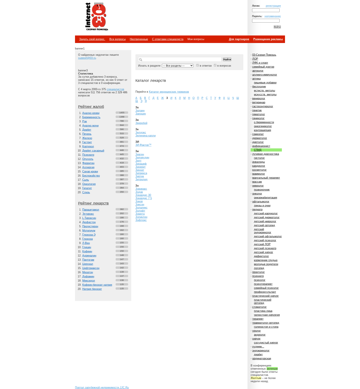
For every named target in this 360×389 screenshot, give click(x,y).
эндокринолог (261, 350)
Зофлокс (141, 220)
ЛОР (255, 58)
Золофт (140, 210)
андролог (260, 334)
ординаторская (261, 358)
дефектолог (261, 256)
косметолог (259, 169)
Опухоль (87, 158)
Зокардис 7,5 (143, 198)
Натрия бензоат (92, 288)
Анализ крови (90, 113)
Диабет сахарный (93, 150)
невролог (258, 185)
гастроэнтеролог (262, 106)
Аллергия (88, 167)
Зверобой (141, 123)
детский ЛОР (262, 244)
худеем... (258, 346)
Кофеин (87, 251)
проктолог (258, 272)
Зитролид (141, 179)
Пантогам (88, 259)
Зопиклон (141, 216)
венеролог (258, 98)
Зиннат (139, 170)
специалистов (115, 89)
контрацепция (262, 130)
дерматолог (259, 138)
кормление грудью (266, 260)
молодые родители (266, 264)
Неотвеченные (139, 39)
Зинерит (140, 166)
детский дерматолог (267, 217)
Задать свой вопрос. (92, 39)
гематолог (258, 114)
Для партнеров (239, 39)
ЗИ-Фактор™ (143, 145)
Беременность (91, 117)
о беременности (264, 122)
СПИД (257, 150)
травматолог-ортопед (265, 322)
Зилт (138, 160)
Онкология (89, 184)
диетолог (258, 142)
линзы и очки (262, 205)
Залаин (140, 110)
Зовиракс (141, 188)
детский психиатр (265, 248)
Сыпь (85, 179)
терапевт (258, 318)
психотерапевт (263, 283)
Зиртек (139, 176)
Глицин (86, 247)
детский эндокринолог (262, 231)
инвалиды (258, 161)
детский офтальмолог (268, 236)
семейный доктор (263, 66)
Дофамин (88, 276)
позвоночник (262, 189)
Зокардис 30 (143, 195)
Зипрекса (141, 173)
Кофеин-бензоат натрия (97, 284)
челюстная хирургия (267, 314)
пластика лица (263, 310)
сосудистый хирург (266, 342)
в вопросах (224, 65)
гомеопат (258, 134)
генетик (257, 110)
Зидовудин (142, 157)
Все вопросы (117, 39)
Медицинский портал (96, 17)
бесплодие (259, 86)
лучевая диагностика (265, 153)
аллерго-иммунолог (264, 74)
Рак (84, 121)
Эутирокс (88, 213)
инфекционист (261, 146)
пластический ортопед (262, 301)
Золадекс (141, 207)
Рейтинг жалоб (91, 107)
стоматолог (259, 306)
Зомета (140, 213)
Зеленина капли (145, 135)
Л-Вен (86, 243)
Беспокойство (91, 175)
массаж (257, 181)
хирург (256, 338)
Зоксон (139, 204)
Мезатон (87, 272)
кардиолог (258, 165)
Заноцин (140, 113)
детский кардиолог (266, 213)
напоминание (273, 16)
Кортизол (88, 146)
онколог (257, 193)
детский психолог (265, 240)
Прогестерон (90, 226)
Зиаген (139, 154)
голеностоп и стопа (266, 326)
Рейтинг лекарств (93, 203)
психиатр (258, 276)
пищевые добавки (265, 82)
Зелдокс (140, 132)
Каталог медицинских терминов (169, 91)
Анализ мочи (90, 125)
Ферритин (88, 163)
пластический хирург (265, 295)
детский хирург (263, 252)
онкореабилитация (265, 197)
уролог (256, 330)
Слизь (86, 192)
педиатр (257, 209)
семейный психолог (266, 287)
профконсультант (265, 291)
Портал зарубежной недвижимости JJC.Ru (102, 387)
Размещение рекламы (268, 39)
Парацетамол (90, 209)
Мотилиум (88, 230)
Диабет (86, 129)
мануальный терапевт (266, 177)
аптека (256, 78)
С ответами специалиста (167, 39)
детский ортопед (264, 225)
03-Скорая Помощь (264, 54)
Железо (87, 138)
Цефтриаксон (90, 268)
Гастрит (87, 142)
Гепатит (87, 188)
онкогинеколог (263, 126)
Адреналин (89, 255)
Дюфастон (89, 222)
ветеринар (258, 102)
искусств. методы (265, 94)
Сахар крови (90, 171)
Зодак (139, 191)
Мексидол (88, 280)
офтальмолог (260, 201)
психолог (259, 280)
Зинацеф (141, 163)
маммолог (258, 173)
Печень (86, 133)
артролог (258, 70)
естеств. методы (264, 90)
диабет (258, 354)
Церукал (87, 263)
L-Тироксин (89, 218)
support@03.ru (87, 57)
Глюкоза (87, 238)
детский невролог (265, 221)
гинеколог (258, 118)
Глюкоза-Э (88, 234)
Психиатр (88, 154)
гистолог (259, 157)
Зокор (139, 201)
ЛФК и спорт (260, 62)
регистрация (273, 5)
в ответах (206, 65)
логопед (259, 268)
